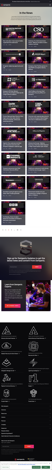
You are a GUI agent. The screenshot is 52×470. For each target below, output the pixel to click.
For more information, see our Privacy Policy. (26, 464)
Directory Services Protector (8, 338)
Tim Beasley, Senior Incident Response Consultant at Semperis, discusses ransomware (12, 218)
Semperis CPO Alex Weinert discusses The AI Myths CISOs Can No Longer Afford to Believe (13, 93)
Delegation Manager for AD (7, 370)
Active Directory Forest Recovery (36, 338)
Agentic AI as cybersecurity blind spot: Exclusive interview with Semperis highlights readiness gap (12, 145)
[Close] (49, 463)
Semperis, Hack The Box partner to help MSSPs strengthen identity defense (37, 67)
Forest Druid (31, 401)
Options (45, 467)
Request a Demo (5, 430)
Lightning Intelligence (33, 370)
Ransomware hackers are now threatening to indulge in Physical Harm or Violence (37, 193)
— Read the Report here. (26, 1)
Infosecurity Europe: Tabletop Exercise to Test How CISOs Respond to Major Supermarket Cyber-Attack (38, 145)
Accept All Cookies (36, 467)
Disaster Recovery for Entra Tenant (9, 353)
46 (17, 229)
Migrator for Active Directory (8, 386)
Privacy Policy (35, 271)
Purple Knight (4, 401)
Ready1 (30, 386)
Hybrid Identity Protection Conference (10, 436)
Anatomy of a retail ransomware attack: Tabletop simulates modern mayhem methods (37, 42)
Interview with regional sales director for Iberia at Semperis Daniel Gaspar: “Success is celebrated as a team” (38, 118)
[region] (26, 465)
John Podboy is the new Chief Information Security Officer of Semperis (36, 93)
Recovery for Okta (32, 355)
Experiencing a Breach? (7, 433)
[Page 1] (2, 230)
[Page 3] (20, 230)
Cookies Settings (5, 467)
